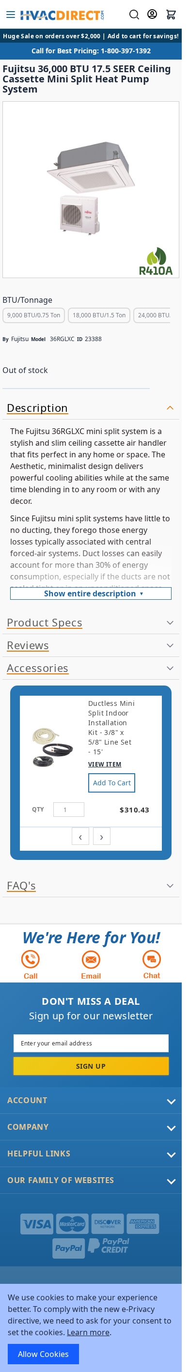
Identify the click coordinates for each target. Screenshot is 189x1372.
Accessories (38, 668)
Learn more (88, 1332)
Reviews (28, 645)
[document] (91, 1328)
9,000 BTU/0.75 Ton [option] (33, 315)
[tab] (90, 408)
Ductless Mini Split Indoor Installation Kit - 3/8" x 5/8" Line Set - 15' (111, 727)
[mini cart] (171, 14)
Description (37, 408)
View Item (105, 764)
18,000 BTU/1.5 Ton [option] (99, 315)
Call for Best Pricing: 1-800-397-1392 (91, 50)
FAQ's (21, 885)
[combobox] (133, 14)
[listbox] (86, 317)
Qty (38, 809)
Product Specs (44, 622)
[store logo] (61, 14)
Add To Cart (112, 782)
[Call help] (30, 964)
